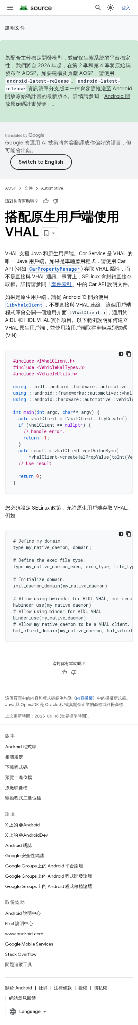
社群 (43, 987)
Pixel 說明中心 (19, 923)
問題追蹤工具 (18, 964)
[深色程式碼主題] (121, 354)
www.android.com (24, 934)
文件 (28, 188)
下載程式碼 (16, 767)
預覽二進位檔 (18, 777)
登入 (126, 8)
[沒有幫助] (55, 201)
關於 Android (18, 987)
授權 (82, 987)
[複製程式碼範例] (129, 354)
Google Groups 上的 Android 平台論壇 (44, 866)
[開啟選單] (10, 7)
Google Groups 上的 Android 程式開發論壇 (48, 876)
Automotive (52, 188)
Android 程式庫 (20, 747)
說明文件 (15, 28)
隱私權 (100, 987)
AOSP (10, 188)
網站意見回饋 (22, 998)
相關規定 (14, 757)
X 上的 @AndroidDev (26, 835)
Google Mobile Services (29, 944)
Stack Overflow (21, 954)
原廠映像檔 (16, 788)
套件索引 (61, 284)
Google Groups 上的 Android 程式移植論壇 (48, 886)
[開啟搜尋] (98, 8)
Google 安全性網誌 (24, 855)
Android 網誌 (18, 845)
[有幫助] (46, 201)
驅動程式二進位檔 (23, 798)
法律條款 (63, 987)
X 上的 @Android (22, 825)
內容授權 (84, 698)
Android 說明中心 (23, 913)
